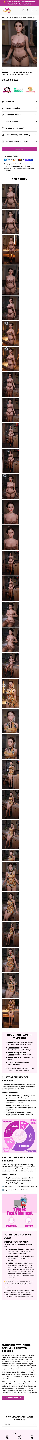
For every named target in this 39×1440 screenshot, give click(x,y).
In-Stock (6, 19)
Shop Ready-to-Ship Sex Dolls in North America (20, 1186)
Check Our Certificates (13, 1397)
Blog (5, 73)
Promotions (7, 13)
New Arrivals (8, 39)
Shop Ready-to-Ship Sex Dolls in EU (16, 1190)
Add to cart (19, 149)
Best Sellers (7, 26)
